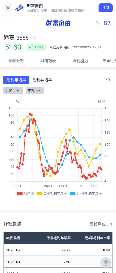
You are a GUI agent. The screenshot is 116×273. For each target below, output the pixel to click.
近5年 (10, 90)
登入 (107, 23)
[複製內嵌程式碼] (108, 79)
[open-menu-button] (6, 23)
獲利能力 (80, 60)
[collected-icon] (34, 37)
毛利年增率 (16, 79)
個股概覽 (16, 60)
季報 (31, 90)
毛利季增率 (42, 79)
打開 (105, 8)
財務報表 (48, 60)
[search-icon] (97, 23)
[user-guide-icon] (105, 263)
